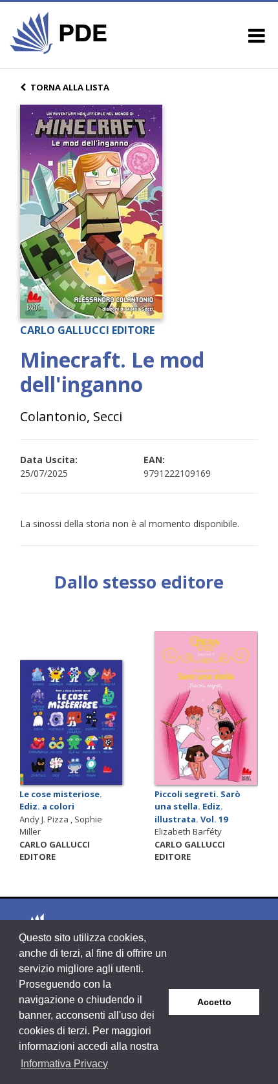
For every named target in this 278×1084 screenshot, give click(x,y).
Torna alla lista (69, 87)
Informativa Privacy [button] (64, 1063)
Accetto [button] (214, 1002)
